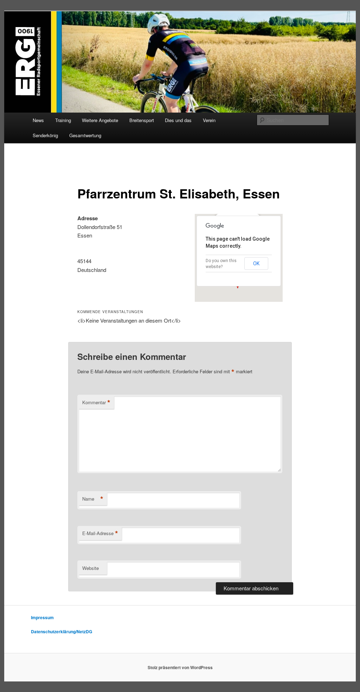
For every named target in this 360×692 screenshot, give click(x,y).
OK (256, 263)
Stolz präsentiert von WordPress (180, 667)
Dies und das (178, 120)
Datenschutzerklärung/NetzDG (61, 631)
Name (92, 498)
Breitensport (141, 120)
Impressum (42, 617)
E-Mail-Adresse (100, 533)
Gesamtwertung (85, 135)
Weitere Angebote (100, 120)
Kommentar (96, 402)
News (38, 120)
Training (63, 120)
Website (90, 568)
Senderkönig (45, 135)
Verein (209, 120)
